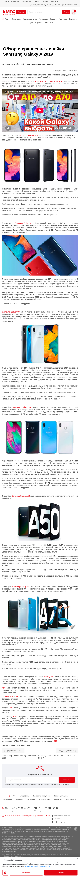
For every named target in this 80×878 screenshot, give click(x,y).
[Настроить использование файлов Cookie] (5, 872)
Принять (61, 873)
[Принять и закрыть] (78, 859)
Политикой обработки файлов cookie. (37, 866)
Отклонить (26, 873)
